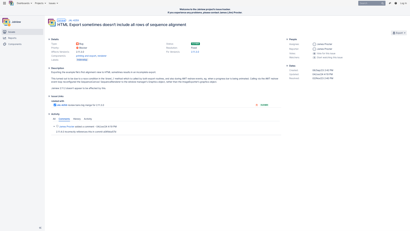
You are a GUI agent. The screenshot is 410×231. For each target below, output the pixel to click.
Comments (64, 118)
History (77, 118)
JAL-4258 (62, 105)
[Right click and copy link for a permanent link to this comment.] (278, 126)
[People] (287, 39)
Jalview (16, 21)
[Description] (49, 68)
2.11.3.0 (195, 51)
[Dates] (287, 66)
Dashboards (23, 3)
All (54, 118)
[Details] (49, 39)
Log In (403, 3)
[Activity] (49, 114)
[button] (4, 3)
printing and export (86, 55)
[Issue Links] (49, 96)
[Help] (396, 3)
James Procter (66, 126)
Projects (39, 3)
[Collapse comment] (54, 126)
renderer (102, 55)
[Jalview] (6, 22)
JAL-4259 (73, 20)
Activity (88, 118)
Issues (52, 3)
